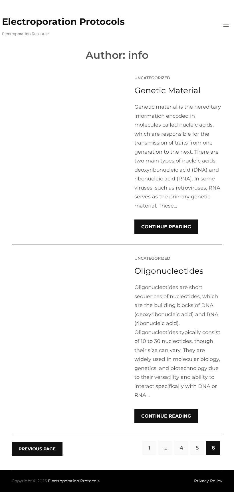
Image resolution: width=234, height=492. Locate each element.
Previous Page (37, 449)
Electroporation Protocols (63, 21)
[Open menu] (226, 25)
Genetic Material (167, 90)
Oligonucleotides (168, 271)
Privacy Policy (208, 480)
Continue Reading (166, 226)
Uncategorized (152, 77)
